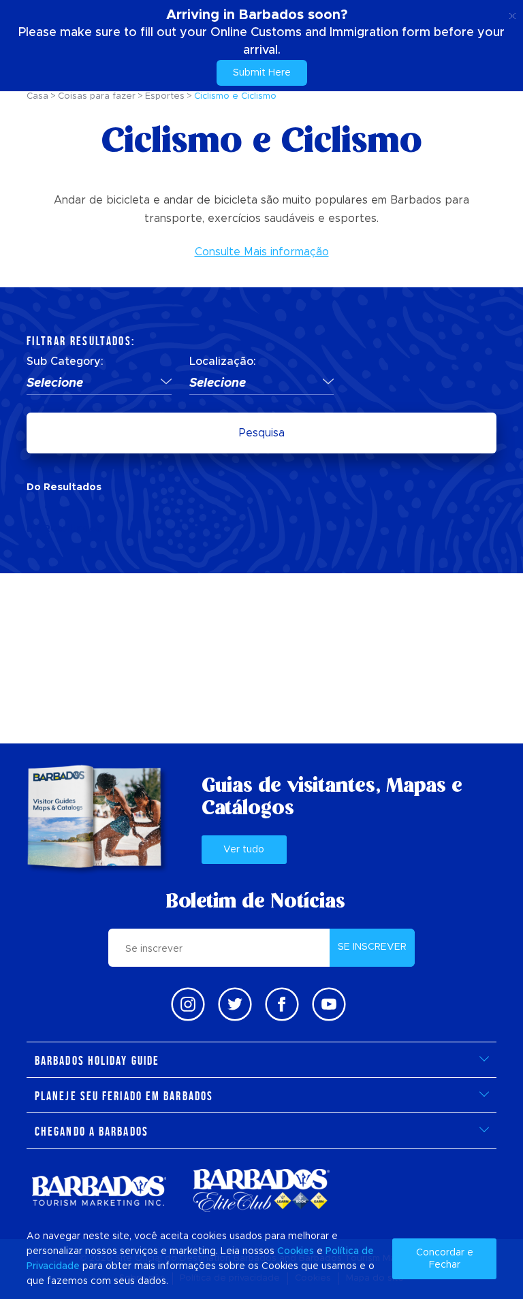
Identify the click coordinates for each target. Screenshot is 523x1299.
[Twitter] (235, 1004)
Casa (37, 96)
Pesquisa (262, 433)
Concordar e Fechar (444, 1259)
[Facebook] (282, 1004)
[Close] (512, 13)
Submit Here (262, 73)
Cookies (295, 1251)
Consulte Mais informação (262, 251)
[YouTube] (329, 1004)
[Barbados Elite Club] (261, 1190)
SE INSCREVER (372, 947)
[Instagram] (188, 1004)
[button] (99, 384)
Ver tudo (243, 849)
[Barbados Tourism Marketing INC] (99, 1190)
